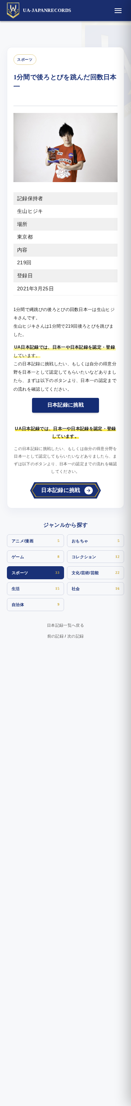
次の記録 (75, 636)
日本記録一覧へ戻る (65, 625)
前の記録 (55, 636)
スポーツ (24, 60)
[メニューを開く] (118, 10)
